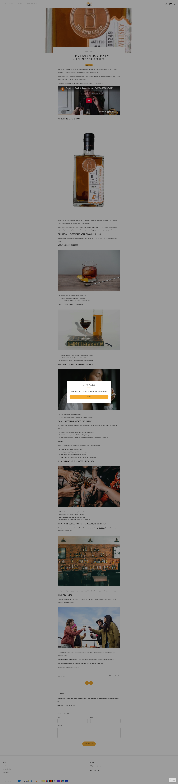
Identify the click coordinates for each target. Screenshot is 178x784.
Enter (89, 397)
